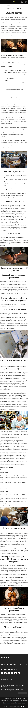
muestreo (22, 544)
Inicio (2, 5)
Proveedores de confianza (19, 536)
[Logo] (14, 2)
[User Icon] (22, 2)
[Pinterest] (12, 673)
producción (2, 546)
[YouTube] (19, 673)
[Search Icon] (5, 1)
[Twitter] (5, 673)
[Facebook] (2, 673)
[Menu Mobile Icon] (1, 2)
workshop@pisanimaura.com (6, 239)
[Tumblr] (15, 673)
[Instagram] (8, 673)
